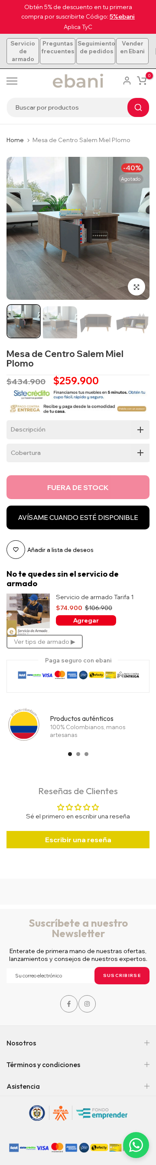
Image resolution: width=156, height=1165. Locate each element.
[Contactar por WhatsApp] (136, 1145)
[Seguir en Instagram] (87, 1003)
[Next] (136, 228)
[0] (141, 80)
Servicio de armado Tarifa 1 (95, 597)
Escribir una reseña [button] (78, 839)
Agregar (86, 620)
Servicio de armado (22, 51)
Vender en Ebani (132, 47)
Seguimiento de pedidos (96, 47)
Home (15, 139)
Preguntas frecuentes (57, 47)
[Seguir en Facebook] (69, 1003)
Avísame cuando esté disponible (78, 517)
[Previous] (19, 228)
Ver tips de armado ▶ (44, 642)
